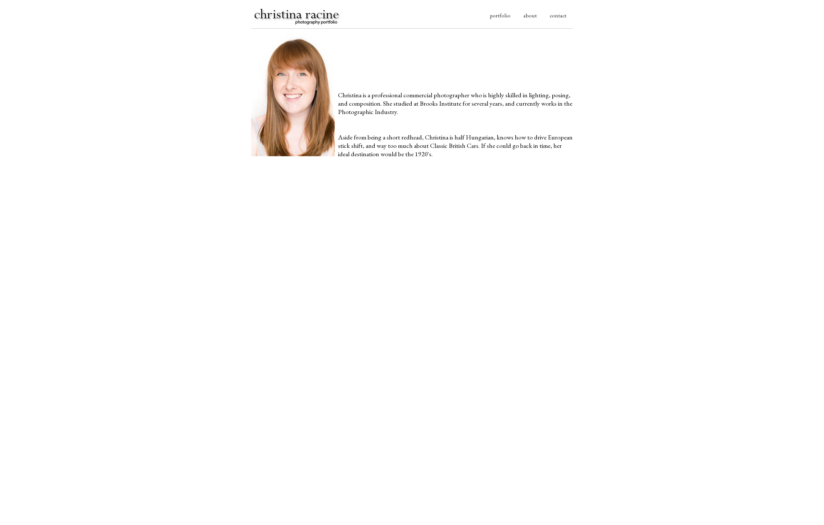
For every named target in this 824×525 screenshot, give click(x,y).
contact (558, 15)
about (530, 15)
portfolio (500, 15)
